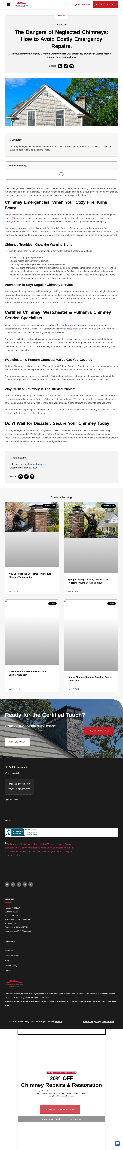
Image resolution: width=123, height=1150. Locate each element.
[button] (8, 4)
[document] (61, 1089)
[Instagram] (19, 884)
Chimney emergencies (22, 218)
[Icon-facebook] (13, 884)
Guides (61, 15)
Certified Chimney (65, 325)
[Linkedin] (24, 884)
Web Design (88, 1022)
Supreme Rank (108, 1022)
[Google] (7, 884)
